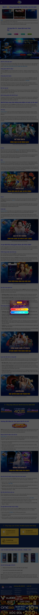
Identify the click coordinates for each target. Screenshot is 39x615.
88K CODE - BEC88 (19, 309)
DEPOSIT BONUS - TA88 (19, 312)
